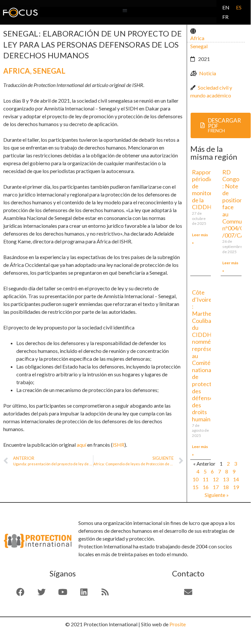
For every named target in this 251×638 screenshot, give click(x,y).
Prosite (177, 624)
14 (236, 479)
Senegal (49, 70)
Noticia (207, 73)
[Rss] (105, 592)
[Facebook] (20, 592)
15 (195, 487)
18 (226, 487)
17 (216, 487)
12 (216, 479)
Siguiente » (217, 495)
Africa (16, 70)
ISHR (118, 445)
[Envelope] (188, 592)
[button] (125, 10)
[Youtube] (63, 592)
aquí (81, 445)
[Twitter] (41, 592)
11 (206, 479)
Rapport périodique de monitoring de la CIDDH (206, 189)
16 (206, 487)
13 (226, 479)
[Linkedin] (84, 592)
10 (195, 479)
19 (236, 487)
